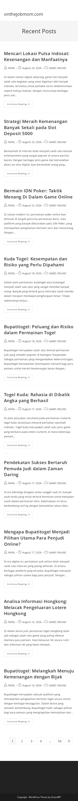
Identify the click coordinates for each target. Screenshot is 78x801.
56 (59, 741)
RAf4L (11, 68)
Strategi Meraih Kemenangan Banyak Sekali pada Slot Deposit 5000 (36, 127)
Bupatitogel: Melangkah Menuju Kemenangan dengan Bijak (39, 674)
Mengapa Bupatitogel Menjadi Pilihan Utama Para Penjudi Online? (37, 538)
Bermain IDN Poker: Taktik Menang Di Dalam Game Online (38, 194)
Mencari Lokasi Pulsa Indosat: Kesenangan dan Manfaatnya (36, 56)
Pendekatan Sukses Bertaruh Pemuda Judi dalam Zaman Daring (35, 468)
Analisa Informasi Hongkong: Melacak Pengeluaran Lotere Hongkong (35, 607)
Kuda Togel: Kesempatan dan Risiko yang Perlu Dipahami (35, 262)
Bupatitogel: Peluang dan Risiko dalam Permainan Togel (39, 330)
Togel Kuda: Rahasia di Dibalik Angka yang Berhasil (37, 397)
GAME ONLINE (57, 68)
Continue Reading (20, 104)
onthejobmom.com (23, 14)
